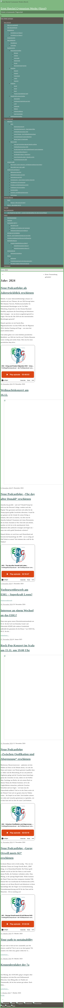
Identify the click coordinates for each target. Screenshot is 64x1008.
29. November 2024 (7, 604)
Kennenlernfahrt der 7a (15, 964)
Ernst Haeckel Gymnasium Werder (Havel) (23, 8)
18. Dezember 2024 (7, 384)
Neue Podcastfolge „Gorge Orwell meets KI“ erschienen (16, 853)
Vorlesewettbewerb (6, 600)
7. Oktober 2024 (6, 993)
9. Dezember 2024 (6, 488)
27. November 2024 (7, 639)
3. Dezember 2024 (6, 583)
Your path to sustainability (17, 939)
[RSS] (3, 1006)
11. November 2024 (7, 842)
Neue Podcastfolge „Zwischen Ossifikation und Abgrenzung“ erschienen (17, 754)
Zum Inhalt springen (7, 18)
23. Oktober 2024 (6, 933)
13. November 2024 (7, 743)
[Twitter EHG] (8, 1006)
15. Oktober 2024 (6, 959)
